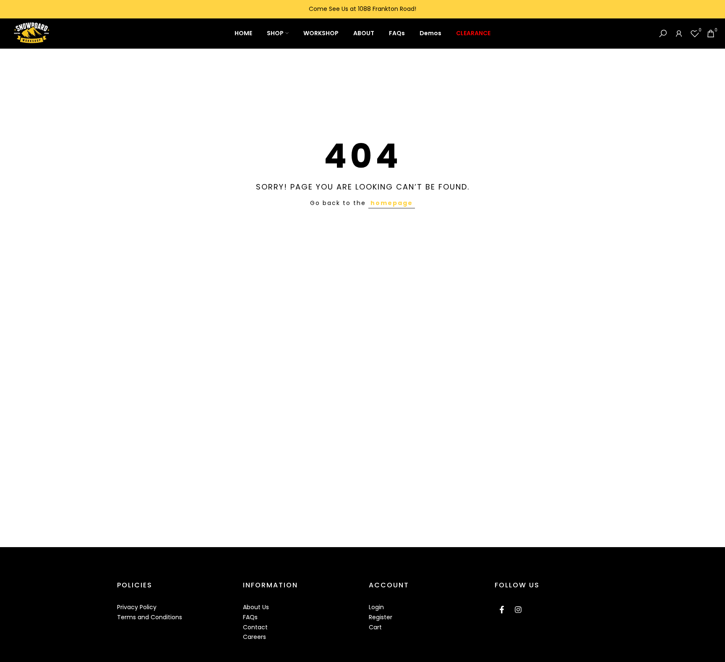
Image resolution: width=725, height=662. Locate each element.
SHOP (275, 33)
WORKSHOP (321, 33)
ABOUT (363, 33)
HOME (243, 33)
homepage (391, 203)
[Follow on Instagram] (518, 609)
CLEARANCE (473, 33)
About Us (256, 607)
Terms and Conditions (149, 617)
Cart (375, 627)
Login (376, 607)
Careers (254, 637)
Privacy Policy (136, 607)
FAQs (397, 33)
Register (380, 617)
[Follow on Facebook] (502, 609)
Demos (430, 33)
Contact (255, 627)
